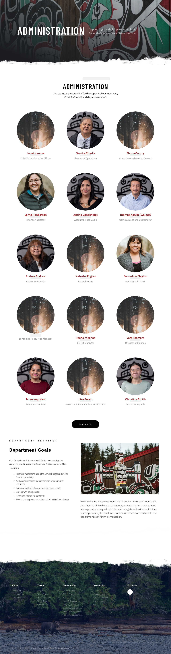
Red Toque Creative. (67, 648)
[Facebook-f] (130, 592)
